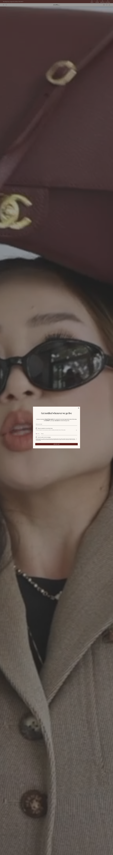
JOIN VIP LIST (56, 444)
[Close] (78, 408)
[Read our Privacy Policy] (76, 430)
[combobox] (38, 433)
